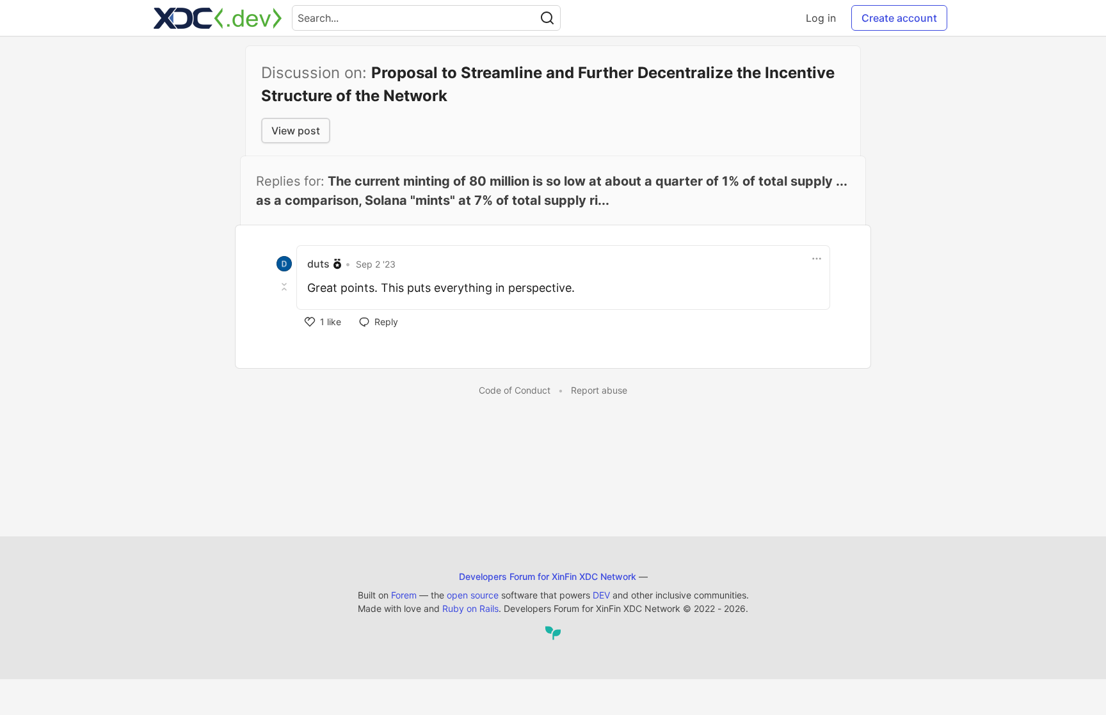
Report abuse (599, 390)
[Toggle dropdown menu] (816, 258)
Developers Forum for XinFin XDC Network (547, 576)
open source (473, 595)
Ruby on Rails (470, 608)
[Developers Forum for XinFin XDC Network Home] (218, 18)
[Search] (547, 18)
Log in (821, 18)
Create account (899, 18)
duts (318, 263)
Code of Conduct (514, 390)
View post (295, 130)
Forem (404, 595)
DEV (601, 595)
